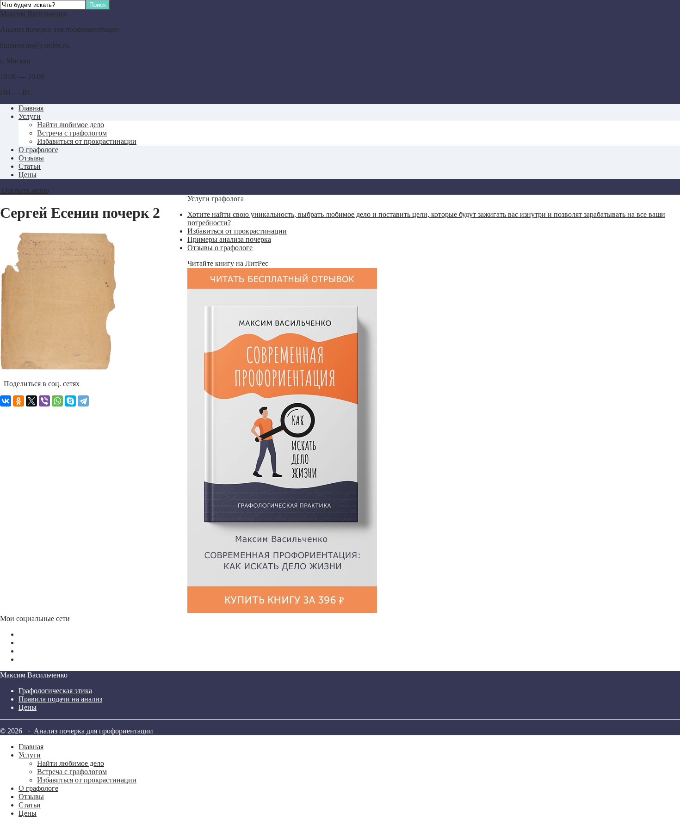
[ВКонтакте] (5, 400)
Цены (28, 175)
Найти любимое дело (70, 125)
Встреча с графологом (72, 133)
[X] (31, 400)
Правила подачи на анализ (60, 699)
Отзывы (31, 158)
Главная (31, 108)
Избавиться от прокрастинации (86, 141)
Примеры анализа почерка (229, 239)
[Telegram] (83, 400)
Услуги (30, 116)
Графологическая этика (55, 691)
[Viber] (44, 400)
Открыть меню (24, 190)
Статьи (30, 166)
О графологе (38, 150)
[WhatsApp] (57, 400)
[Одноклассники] (18, 400)
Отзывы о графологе (220, 248)
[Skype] (70, 400)
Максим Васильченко (34, 14)
